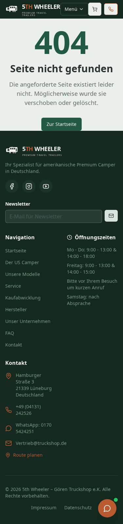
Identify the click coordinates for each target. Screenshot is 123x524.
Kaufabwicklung (23, 298)
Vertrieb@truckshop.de (41, 443)
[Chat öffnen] (107, 508)
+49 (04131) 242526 (28, 409)
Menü (71, 9)
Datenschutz (78, 507)
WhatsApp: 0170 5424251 (33, 428)
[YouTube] (45, 186)
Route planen (28, 455)
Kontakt (13, 345)
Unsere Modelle (22, 274)
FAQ (9, 333)
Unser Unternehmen (28, 321)
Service (13, 286)
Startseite (15, 250)
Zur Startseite (61, 124)
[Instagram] (28, 186)
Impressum (43, 507)
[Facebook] (11, 186)
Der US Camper (22, 262)
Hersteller (16, 309)
